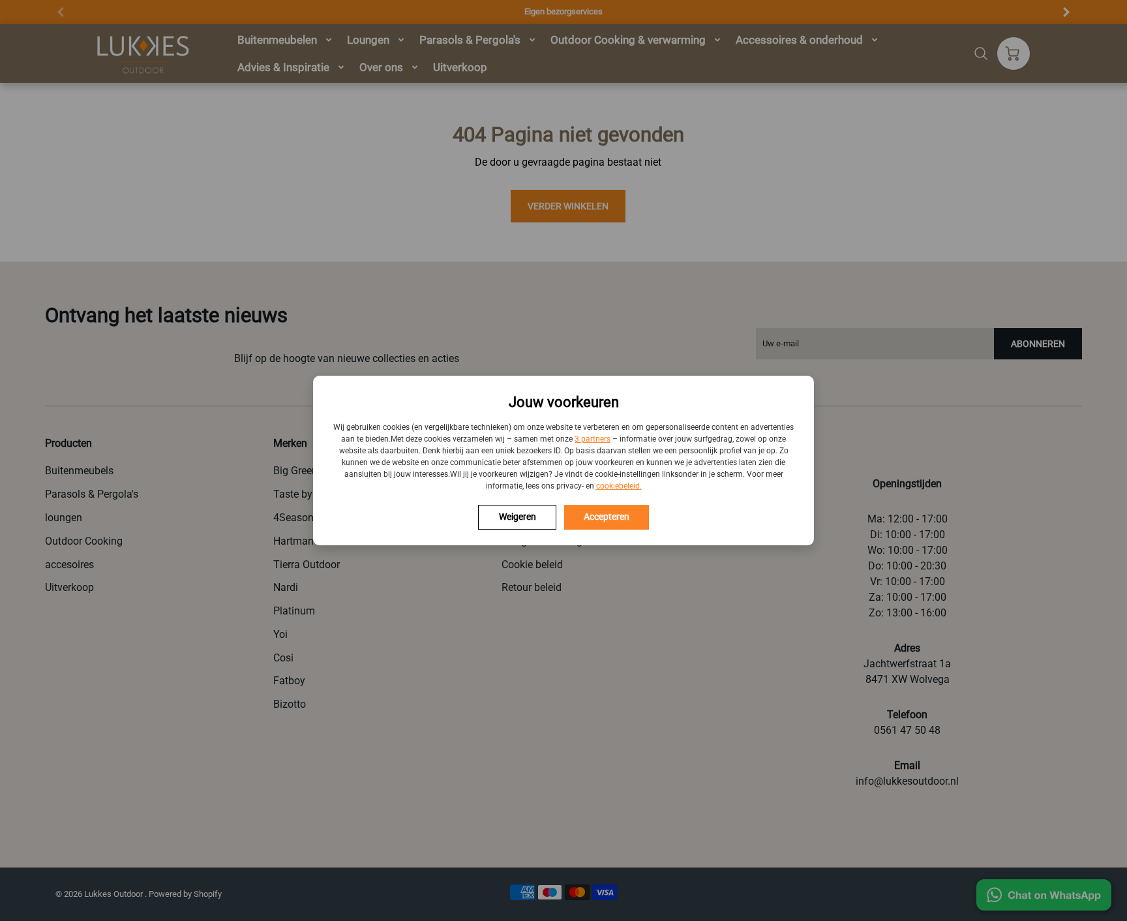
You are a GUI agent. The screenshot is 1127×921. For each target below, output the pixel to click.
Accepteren (606, 516)
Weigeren (517, 516)
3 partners (592, 439)
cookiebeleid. (619, 486)
